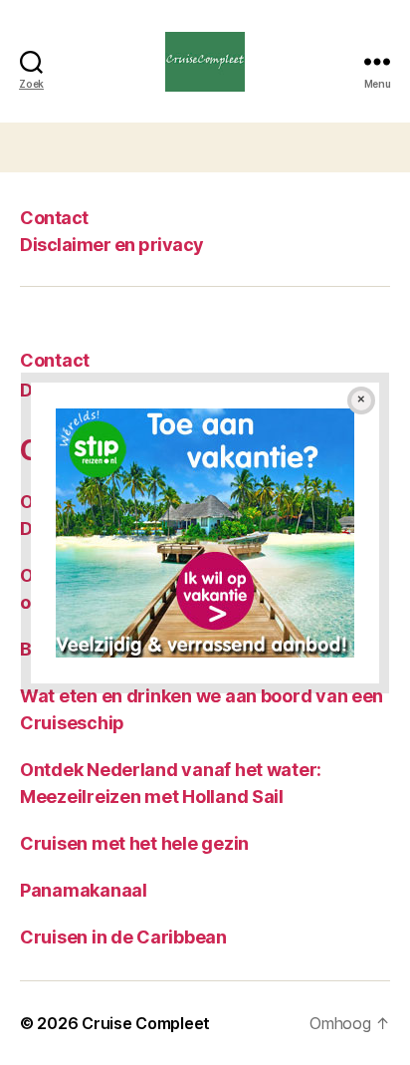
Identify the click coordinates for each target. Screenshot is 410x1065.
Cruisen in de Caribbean (123, 937)
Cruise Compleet (146, 1023)
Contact (54, 217)
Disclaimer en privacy (112, 244)
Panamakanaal (83, 890)
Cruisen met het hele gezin (134, 843)
